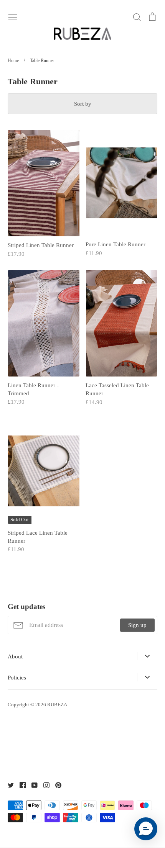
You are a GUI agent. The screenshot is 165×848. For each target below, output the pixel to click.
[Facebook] (20, 784)
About (15, 656)
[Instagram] (44, 784)
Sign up (137, 625)
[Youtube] (32, 784)
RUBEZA (57, 704)
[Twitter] (8, 784)
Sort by (82, 104)
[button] (145, 828)
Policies (17, 677)
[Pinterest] (55, 784)
